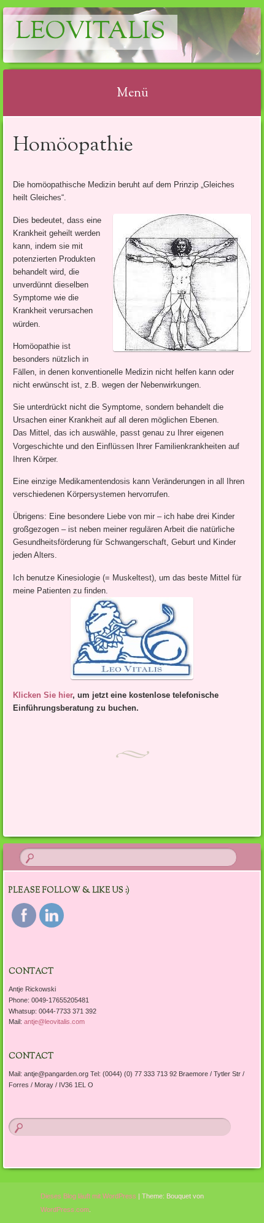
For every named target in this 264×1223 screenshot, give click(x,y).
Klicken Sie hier (42, 695)
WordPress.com (65, 1209)
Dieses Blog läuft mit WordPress (88, 1196)
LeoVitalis (90, 32)
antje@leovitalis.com (54, 1021)
